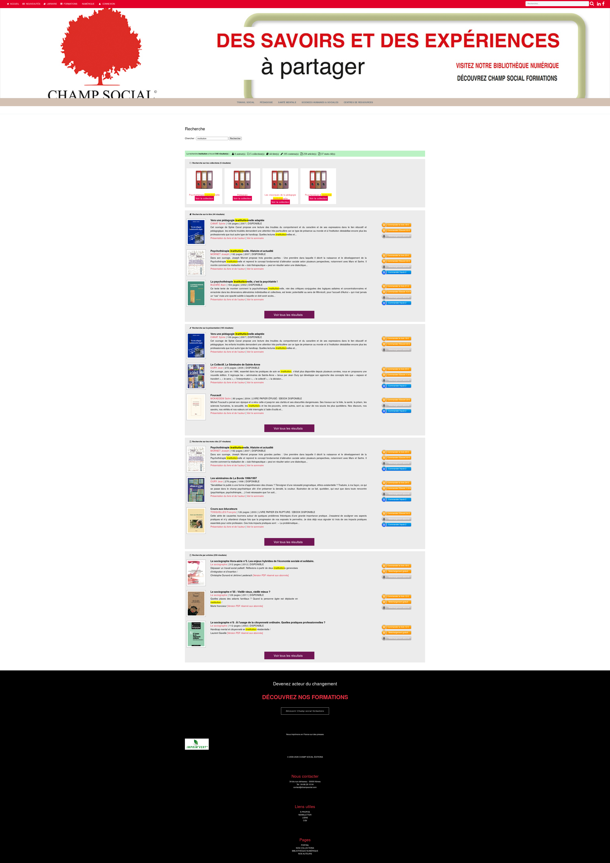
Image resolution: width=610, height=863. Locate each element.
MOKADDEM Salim (220, 398)
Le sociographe (218, 564)
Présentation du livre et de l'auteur (227, 238)
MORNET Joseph (219, 254)
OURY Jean (216, 367)
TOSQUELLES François (223, 512)
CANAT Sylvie (217, 223)
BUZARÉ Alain (218, 284)
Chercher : (190, 138)
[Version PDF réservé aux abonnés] (271, 575)
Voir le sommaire (255, 238)
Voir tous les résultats (288, 314)
